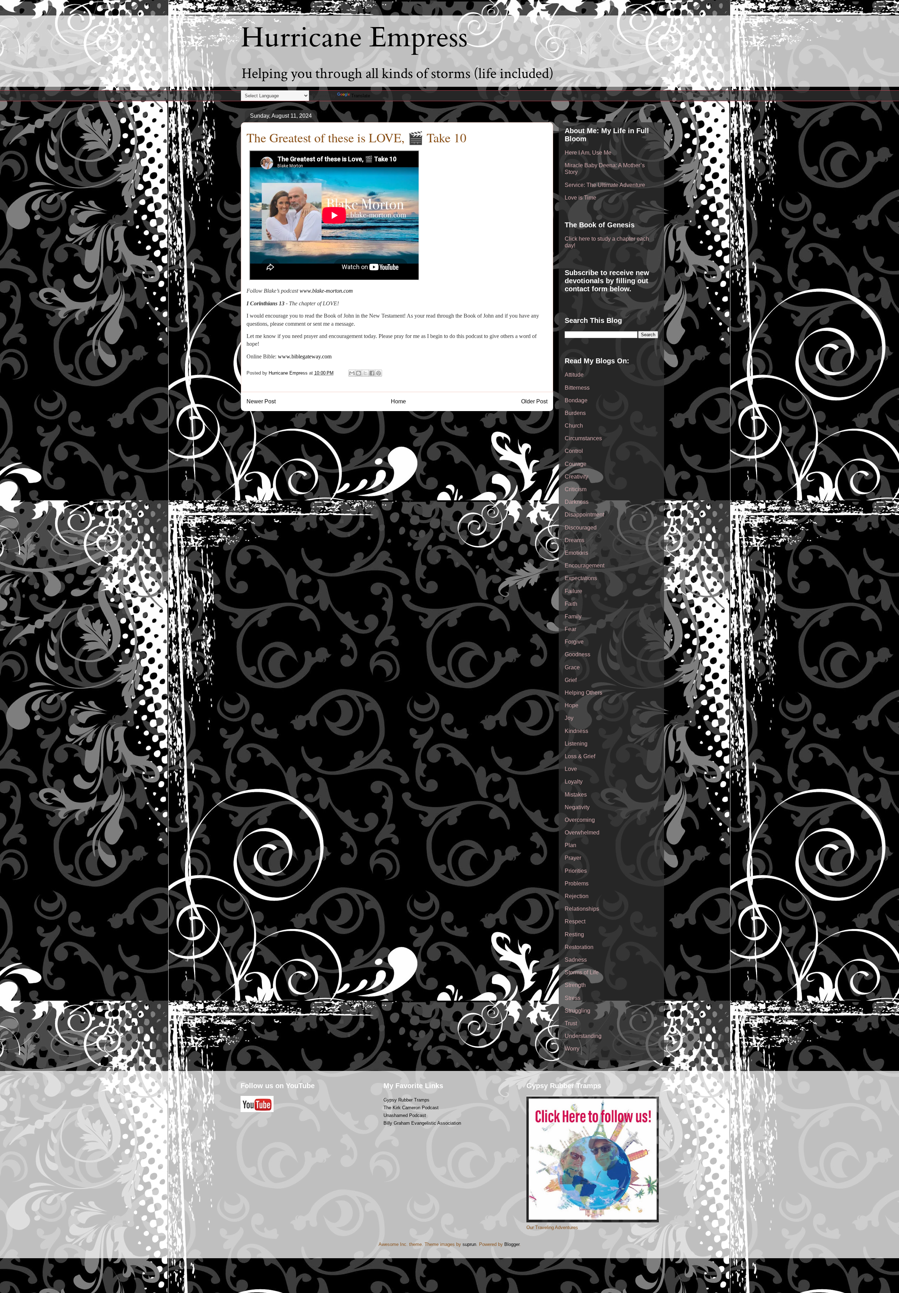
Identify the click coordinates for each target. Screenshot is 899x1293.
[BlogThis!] (358, 373)
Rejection (577, 896)
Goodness (577, 654)
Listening (576, 744)
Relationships (582, 909)
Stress (572, 998)
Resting (574, 934)
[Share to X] (365, 373)
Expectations (581, 578)
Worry (572, 1049)
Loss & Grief (580, 756)
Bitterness (577, 388)
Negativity (577, 807)
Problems (577, 883)
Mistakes (576, 795)
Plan (570, 845)
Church (574, 426)
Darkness (577, 502)
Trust (571, 1023)
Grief (571, 680)
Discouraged (581, 528)
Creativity (576, 477)
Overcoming (580, 820)
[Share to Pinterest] (378, 373)
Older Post (534, 401)
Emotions (576, 553)
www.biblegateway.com (305, 356)
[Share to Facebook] (371, 373)
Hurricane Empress (354, 38)
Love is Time (580, 198)
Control (574, 451)
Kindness (576, 731)
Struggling (577, 1011)
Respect (575, 921)
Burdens (575, 413)
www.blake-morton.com (326, 291)
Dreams (574, 540)
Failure (573, 591)
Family (573, 616)
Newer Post (261, 401)
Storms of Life (582, 972)
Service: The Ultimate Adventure (605, 185)
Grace (572, 667)
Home (398, 401)
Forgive (574, 642)
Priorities (576, 871)
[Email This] (351, 373)
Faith (571, 604)
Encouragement (584, 565)
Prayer (573, 858)
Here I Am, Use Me (588, 153)
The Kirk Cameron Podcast (411, 1107)
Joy (569, 718)
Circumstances (583, 438)
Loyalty (574, 782)
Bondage (576, 400)
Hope (571, 705)
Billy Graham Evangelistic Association (422, 1123)
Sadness (576, 960)
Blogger (511, 1244)
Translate (360, 95)
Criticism (575, 489)
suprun (469, 1244)
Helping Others (583, 693)
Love (571, 769)
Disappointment (584, 515)
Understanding (583, 1036)
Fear (570, 629)
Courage (575, 464)
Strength (575, 985)
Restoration (579, 947)
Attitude (574, 375)
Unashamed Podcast (404, 1115)
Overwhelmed (582, 833)
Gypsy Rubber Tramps (406, 1100)
